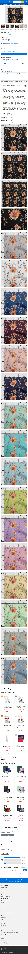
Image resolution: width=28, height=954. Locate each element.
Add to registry (21, 73)
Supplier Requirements (5, 896)
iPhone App (3, 936)
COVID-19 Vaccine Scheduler (6, 912)
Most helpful (23, 867)
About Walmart (4, 887)
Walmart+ (3, 906)
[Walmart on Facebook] (2, 943)
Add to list (7, 73)
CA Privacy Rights (4, 928)
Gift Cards (3, 907)
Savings (15, 4)
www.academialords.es (13, 43)
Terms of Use (3, 925)
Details (10, 71)
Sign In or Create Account (10, 879)
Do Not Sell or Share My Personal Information (9, 932)
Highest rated (15, 867)
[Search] (22, 2)
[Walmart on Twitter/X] (4, 943)
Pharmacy (3, 913)
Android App (3, 938)
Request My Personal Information (7, 930)
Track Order (11, 881)
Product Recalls (4, 919)
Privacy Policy (4, 927)
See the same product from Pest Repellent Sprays (17, 753)
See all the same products (22, 824)
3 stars (2, 860)
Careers (2, 889)
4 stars (2, 859)
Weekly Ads (19, 881)
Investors (3, 893)
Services (10, 4)
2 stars (2, 861)
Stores (2, 902)
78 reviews (9, 34)
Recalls (2, 915)
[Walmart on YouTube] (6, 943)
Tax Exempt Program (5, 921)
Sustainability (3, 894)
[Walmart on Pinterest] (9, 943)
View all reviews (5, 853)
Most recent (7, 867)
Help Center (21, 879)
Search (25, 870)
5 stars (2, 857)
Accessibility (3, 917)
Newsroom (3, 891)
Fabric (19, 82)
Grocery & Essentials (21, 4)
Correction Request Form (7, 835)
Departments (5, 4)
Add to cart (14, 54)
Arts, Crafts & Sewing (13, 82)
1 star (2, 863)
